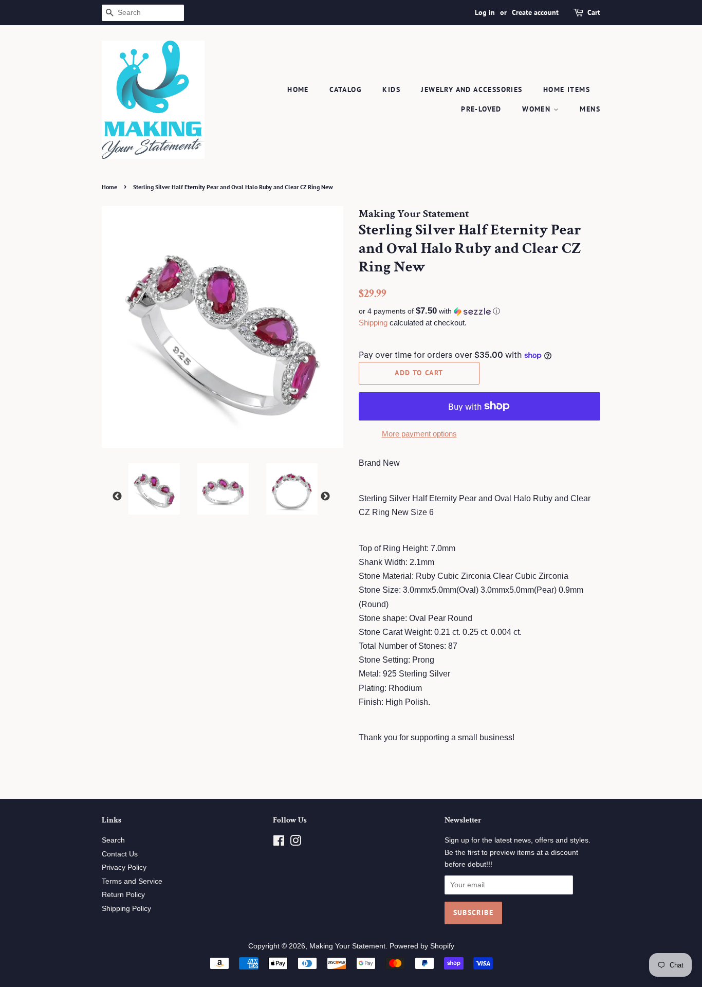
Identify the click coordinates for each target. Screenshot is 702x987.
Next (325, 496)
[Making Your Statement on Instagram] (295, 843)
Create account (535, 12)
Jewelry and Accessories (471, 89)
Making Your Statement (347, 946)
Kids (391, 89)
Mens (590, 109)
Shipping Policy (126, 908)
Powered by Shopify (422, 946)
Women (537, 109)
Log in (485, 12)
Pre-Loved (481, 109)
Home (298, 89)
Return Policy (123, 895)
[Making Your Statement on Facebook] (279, 843)
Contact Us (120, 854)
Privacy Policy (124, 867)
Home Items (566, 89)
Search (113, 840)
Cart (593, 12)
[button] (479, 311)
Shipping (373, 322)
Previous (117, 496)
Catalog (345, 89)
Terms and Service (132, 881)
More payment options (419, 433)
